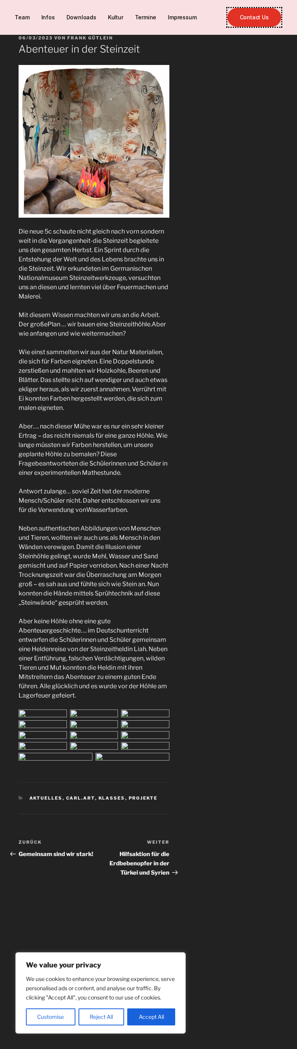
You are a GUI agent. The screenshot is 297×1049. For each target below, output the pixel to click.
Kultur (115, 17)
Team (22, 17)
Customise (50, 1016)
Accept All (151, 1016)
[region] (100, 993)
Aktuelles (46, 798)
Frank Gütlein (90, 38)
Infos (48, 17)
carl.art (80, 798)
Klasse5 (112, 798)
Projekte (143, 798)
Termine (146, 17)
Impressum (182, 17)
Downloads (81, 17)
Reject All (101, 1016)
